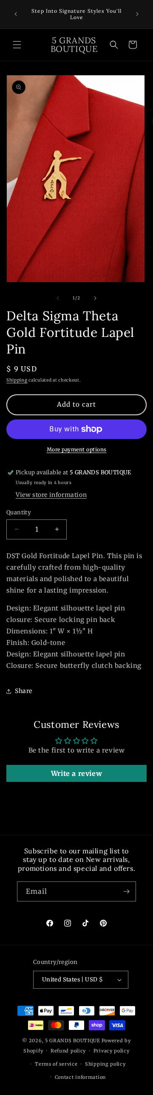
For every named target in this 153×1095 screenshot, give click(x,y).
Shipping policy (105, 1064)
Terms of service (56, 1064)
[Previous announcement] (15, 14)
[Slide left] (57, 298)
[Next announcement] (137, 14)
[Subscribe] (126, 891)
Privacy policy (112, 1051)
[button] (17, 44)
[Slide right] (95, 298)
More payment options (77, 449)
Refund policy (68, 1051)
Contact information (80, 1077)
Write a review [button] (76, 773)
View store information (51, 495)
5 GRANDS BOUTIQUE (72, 1041)
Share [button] (23, 691)
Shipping (17, 380)
